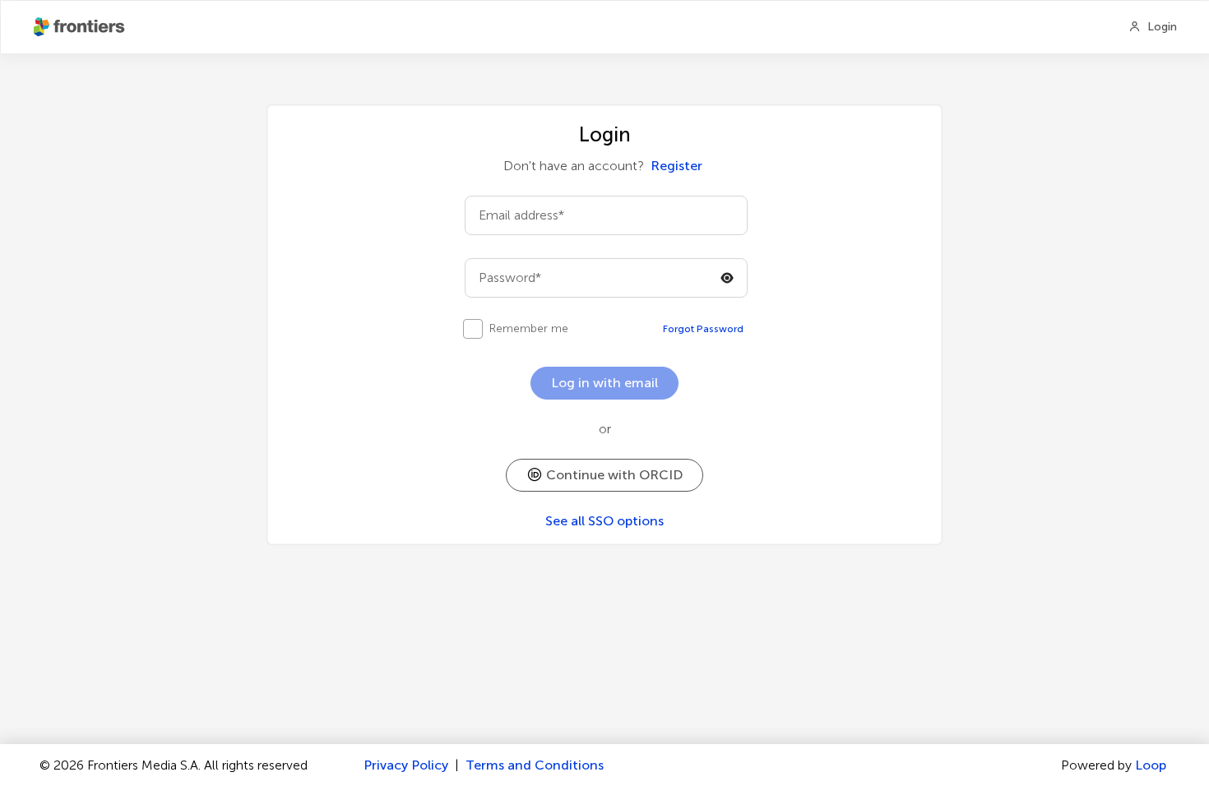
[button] (604, 475)
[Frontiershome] (80, 27)
